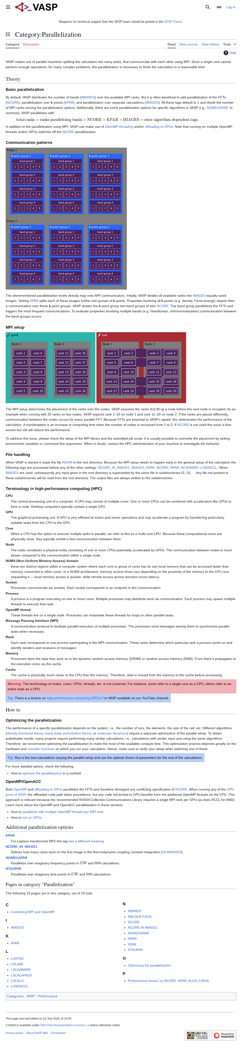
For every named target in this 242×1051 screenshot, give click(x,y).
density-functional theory (25, 733)
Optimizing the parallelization (149, 965)
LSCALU (17, 981)
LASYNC (17, 958)
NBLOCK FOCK (139, 917)
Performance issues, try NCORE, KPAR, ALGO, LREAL (169, 981)
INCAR (67, 462)
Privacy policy (14, 1033)
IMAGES (152, 102)
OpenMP (20, 789)
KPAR (69, 102)
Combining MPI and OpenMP (33, 912)
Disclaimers (58, 1033)
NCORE (13, 102)
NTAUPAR (13, 868)
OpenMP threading (119, 126)
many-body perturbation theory (68, 733)
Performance (47, 996)
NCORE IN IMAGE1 (142, 927)
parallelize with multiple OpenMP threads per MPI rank (63, 812)
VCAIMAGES (172, 852)
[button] (8, 7)
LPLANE (17, 964)
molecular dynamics (112, 733)
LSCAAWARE (21, 970)
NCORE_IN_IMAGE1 (114, 467)
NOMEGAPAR (217, 108)
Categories (15, 996)
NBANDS (88, 97)
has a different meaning (86, 841)
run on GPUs (32, 817)
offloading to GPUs (159, 126)
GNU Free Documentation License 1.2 (64, 1025)
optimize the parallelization (42, 773)
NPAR (174, 467)
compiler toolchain (41, 749)
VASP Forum (173, 21)
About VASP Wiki (37, 1033)
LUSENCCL (208, 467)
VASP (30, 996)
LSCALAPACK (21, 975)
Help (232, 53)
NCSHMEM (189, 467)
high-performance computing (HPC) (73, 698)
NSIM (132, 944)
